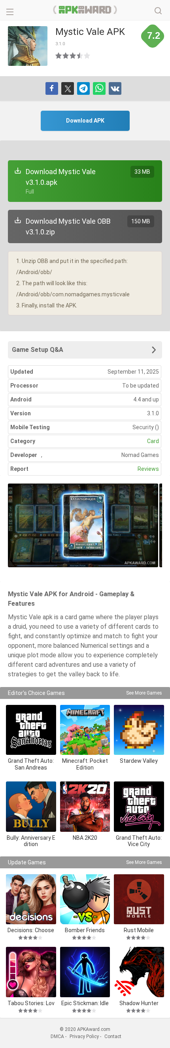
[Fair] (66, 55)
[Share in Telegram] (83, 88)
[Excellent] (87, 55)
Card (153, 441)
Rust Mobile (139, 930)
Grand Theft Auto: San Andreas (31, 764)
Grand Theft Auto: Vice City (139, 841)
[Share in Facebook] (51, 88)
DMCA (57, 1036)
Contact (112, 1036)
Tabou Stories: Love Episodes (31, 1003)
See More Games (144, 693)
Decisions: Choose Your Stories (31, 930)
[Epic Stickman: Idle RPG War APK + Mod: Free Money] (85, 972)
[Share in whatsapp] (99, 88)
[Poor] (58, 55)
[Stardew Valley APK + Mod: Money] (139, 730)
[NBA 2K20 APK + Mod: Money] (85, 806)
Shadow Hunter (139, 1003)
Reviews (148, 469)
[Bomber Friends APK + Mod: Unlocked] (85, 899)
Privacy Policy (84, 1036)
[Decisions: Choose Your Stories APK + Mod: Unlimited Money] (31, 899)
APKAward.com (85, 10)
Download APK (85, 120)
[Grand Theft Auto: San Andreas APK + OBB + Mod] (31, 730)
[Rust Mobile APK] (139, 899)
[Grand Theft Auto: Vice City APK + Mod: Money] (139, 806)
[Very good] (80, 55)
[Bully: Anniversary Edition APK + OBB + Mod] (31, 806)
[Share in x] (67, 88)
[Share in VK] (115, 88)
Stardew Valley (139, 761)
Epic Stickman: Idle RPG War (85, 1003)
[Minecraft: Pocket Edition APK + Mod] (85, 730)
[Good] (73, 55)
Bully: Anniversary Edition (31, 841)
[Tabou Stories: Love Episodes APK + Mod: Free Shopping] (31, 972)
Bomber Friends (85, 930)
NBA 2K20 (85, 838)
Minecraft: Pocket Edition (85, 764)
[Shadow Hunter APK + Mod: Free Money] (139, 972)
